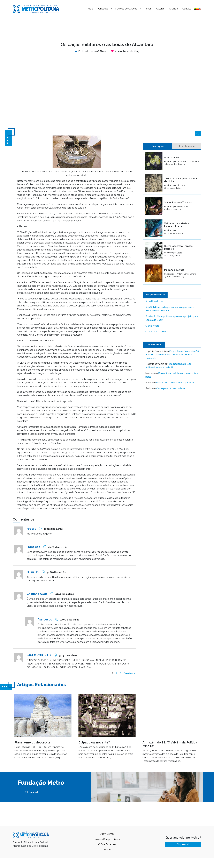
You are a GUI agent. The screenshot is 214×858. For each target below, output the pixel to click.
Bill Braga (181, 185)
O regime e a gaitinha (156, 331)
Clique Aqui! (31, 792)
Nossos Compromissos (107, 839)
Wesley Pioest (183, 206)
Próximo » (129, 673)
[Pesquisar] (198, 133)
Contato (186, 8)
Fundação (103, 8)
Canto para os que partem (170, 388)
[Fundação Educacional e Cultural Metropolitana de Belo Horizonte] (36, 8)
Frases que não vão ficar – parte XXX (176, 382)
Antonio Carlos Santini (186, 274)
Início (90, 8)
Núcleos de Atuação (126, 8)
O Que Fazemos (107, 844)
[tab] (157, 146)
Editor (179, 230)
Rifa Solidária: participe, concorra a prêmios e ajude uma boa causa (169, 309)
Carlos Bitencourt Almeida (188, 161)
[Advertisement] (107, 27)
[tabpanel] (172, 218)
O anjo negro (152, 325)
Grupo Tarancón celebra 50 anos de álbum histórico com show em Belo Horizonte (172, 354)
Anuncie (173, 8)
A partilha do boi (154, 301)
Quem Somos (107, 833)
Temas (147, 8)
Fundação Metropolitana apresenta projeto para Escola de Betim (171, 318)
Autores (160, 8)
